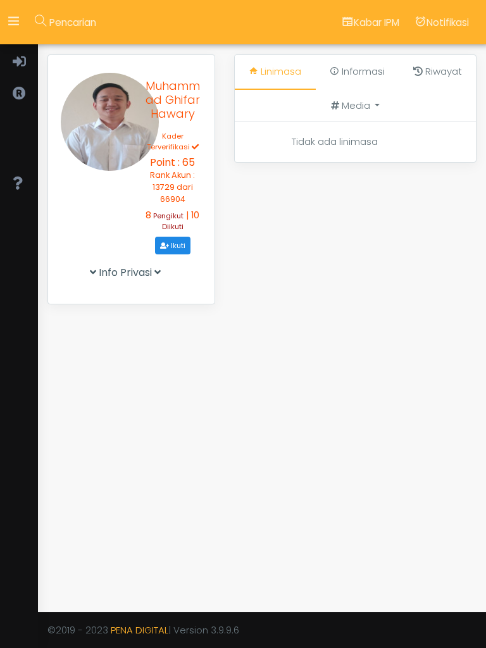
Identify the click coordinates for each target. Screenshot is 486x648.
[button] (355, 106)
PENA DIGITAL (139, 630)
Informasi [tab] (362, 71)
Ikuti (177, 245)
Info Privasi (125, 272)
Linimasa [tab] (279, 71)
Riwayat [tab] (442, 71)
